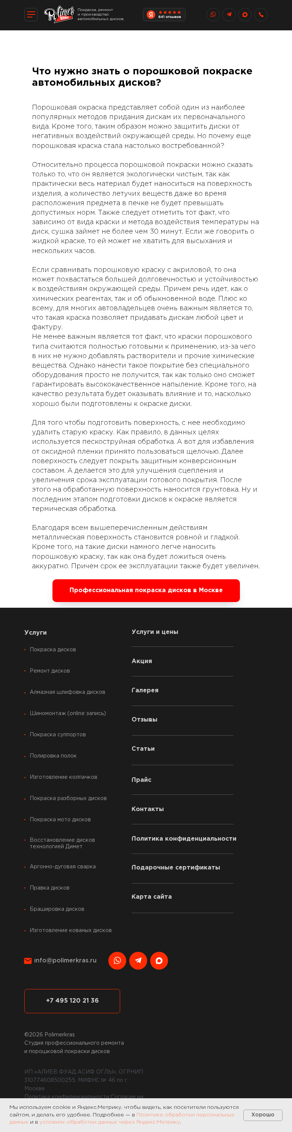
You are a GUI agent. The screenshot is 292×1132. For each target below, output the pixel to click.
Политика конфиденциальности (66, 1097)
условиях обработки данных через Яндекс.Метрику (110, 1122)
